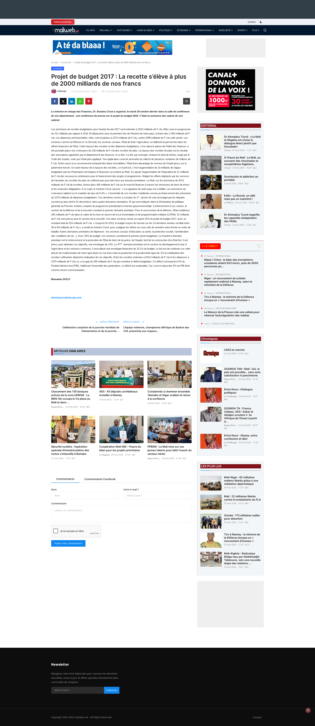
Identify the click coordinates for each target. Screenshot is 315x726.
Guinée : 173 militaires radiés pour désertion (242, 517)
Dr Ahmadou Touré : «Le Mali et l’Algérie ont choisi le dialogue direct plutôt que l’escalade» (242, 141)
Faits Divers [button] (123, 30)
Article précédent (109, 321)
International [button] (203, 30)
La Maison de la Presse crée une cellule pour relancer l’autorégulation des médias (232, 313)
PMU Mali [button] (104, 30)
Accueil (54, 62)
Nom (54, 489)
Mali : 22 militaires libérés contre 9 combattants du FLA (242, 498)
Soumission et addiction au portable (241, 178)
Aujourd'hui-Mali (57, 406)
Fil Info (90, 30)
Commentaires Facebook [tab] (100, 479)
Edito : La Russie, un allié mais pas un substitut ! (239, 197)
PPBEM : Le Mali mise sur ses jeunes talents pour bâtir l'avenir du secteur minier (169, 450)
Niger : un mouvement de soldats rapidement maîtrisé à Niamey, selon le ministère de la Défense (228, 281)
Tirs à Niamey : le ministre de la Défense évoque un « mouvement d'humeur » (229, 298)
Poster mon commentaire (68, 543)
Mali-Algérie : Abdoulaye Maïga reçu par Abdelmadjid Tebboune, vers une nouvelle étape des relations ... (242, 558)
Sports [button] (241, 30)
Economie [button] (182, 30)
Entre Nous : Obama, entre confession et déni (240, 437)
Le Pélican (229, 202)
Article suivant (131, 321)
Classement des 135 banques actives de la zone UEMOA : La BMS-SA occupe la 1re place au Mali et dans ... (70, 397)
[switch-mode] (261, 22)
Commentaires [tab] (65, 479)
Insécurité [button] (224, 30)
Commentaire (58, 503)
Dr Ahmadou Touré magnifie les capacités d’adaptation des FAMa (242, 218)
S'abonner (111, 690)
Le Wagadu (104, 454)
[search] (265, 30)
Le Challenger (230, 396)
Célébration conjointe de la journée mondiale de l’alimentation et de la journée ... (90, 329)
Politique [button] (164, 30)
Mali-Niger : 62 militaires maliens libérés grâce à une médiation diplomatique (241, 480)
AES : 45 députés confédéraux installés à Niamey (118, 393)
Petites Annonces (62, 21)
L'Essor (227, 150)
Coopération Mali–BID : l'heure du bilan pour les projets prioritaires (120, 448)
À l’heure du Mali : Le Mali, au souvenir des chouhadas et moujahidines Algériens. (242, 161)
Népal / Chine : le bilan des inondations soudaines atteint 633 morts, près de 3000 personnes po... (231, 263)
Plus (254, 30)
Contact (252, 21)
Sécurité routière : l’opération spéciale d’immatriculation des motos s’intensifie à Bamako (70, 450)
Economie (66, 62)
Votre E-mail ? (131, 489)
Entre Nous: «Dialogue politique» (238, 391)
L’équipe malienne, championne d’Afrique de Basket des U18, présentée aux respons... (156, 329)
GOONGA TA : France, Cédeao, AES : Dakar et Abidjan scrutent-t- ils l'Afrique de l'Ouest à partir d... (240, 415)
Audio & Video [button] (144, 30)
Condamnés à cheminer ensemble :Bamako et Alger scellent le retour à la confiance (169, 395)
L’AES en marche (234, 349)
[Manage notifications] (308, 710)
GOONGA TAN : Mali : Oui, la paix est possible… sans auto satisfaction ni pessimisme (242, 372)
